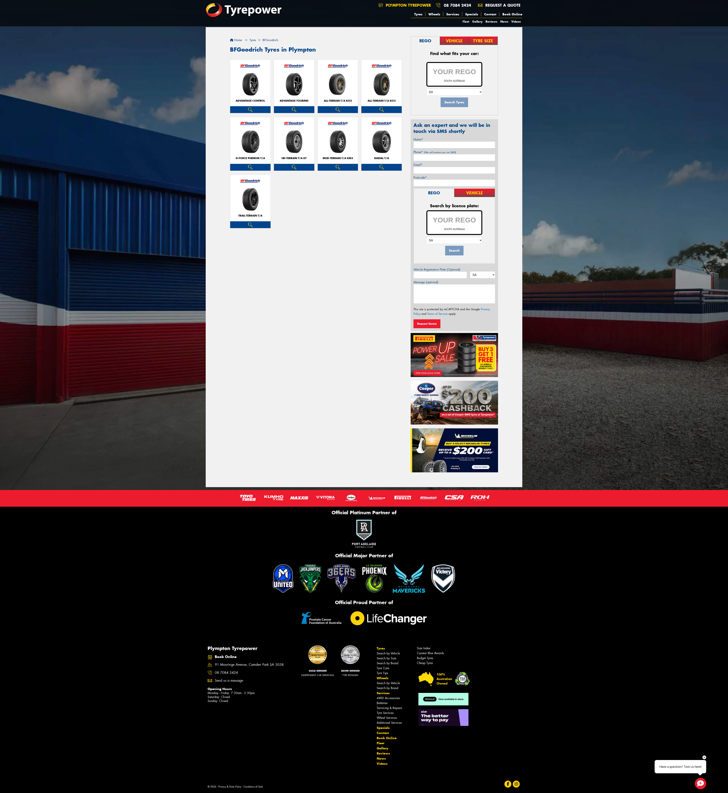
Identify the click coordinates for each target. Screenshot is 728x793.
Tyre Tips (382, 673)
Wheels (434, 14)
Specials (471, 14)
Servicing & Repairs (389, 708)
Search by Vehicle (388, 653)
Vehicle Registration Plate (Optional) (436, 270)
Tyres (418, 14)
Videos (516, 21)
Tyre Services (385, 713)
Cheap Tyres (425, 663)
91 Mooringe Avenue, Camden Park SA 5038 (249, 665)
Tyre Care (383, 668)
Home (237, 40)
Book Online (512, 14)
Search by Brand (387, 663)
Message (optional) (425, 282)
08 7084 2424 (457, 5)
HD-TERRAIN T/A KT (294, 158)
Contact (490, 14)
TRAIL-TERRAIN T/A (250, 215)
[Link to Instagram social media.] (516, 784)
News (504, 21)
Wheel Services (387, 718)
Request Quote (427, 323)
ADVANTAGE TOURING (294, 100)
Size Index (423, 648)
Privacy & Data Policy (229, 786)
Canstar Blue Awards (430, 653)
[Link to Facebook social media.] (507, 784)
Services (452, 14)
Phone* (434, 152)
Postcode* (420, 178)
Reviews (491, 21)
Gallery (477, 21)
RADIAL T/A (381, 158)
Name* (418, 139)
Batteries (382, 703)
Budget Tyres (425, 658)
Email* (417, 165)
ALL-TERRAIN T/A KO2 (338, 100)
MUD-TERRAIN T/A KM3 (338, 158)
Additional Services (389, 723)
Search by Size (386, 658)
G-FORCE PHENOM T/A (250, 158)
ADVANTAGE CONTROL (250, 100)
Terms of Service (437, 314)
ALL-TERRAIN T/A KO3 (382, 100)
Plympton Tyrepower (407, 5)
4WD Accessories (388, 698)
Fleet (466, 21)
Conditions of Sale (253, 786)
